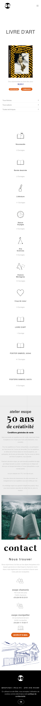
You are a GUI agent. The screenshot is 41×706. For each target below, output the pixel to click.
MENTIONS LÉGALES (12, 688)
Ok (21, 702)
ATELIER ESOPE (32, 688)
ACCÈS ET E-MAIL (20, 635)
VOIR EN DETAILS (14, 89)
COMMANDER (27, 89)
